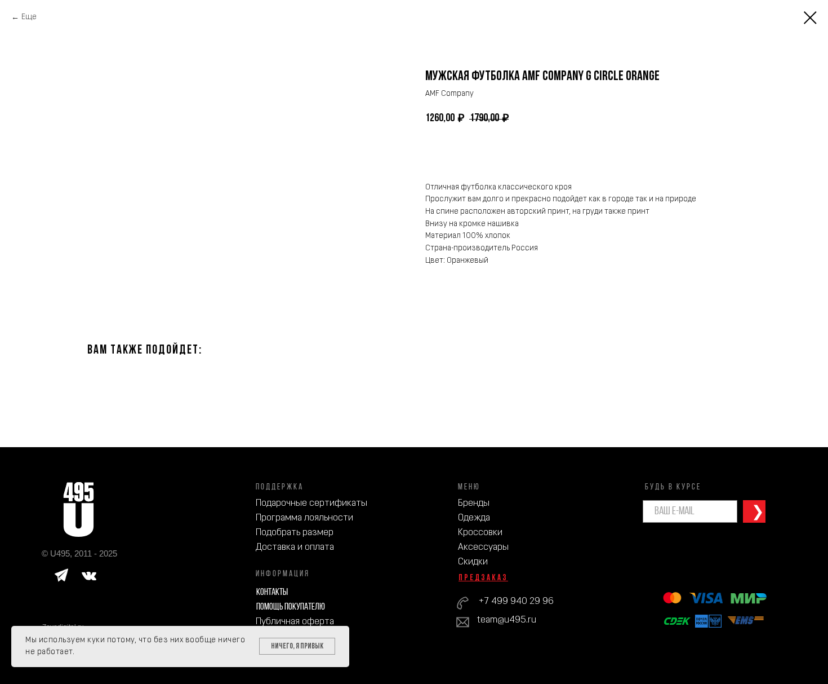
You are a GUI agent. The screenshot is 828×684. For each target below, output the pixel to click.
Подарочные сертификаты (311, 503)
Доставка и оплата (295, 547)
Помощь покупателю (290, 607)
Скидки (473, 562)
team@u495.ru (506, 620)
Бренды (473, 503)
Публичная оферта (295, 621)
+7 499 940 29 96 (516, 601)
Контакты (272, 592)
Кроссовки (480, 532)
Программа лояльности (304, 518)
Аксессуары (483, 547)
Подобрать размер (294, 532)
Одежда (474, 518)
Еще (29, 17)
